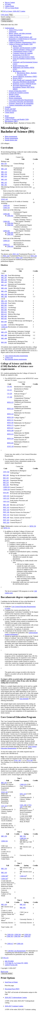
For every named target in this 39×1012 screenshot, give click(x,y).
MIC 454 (4, 291)
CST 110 (4, 806)
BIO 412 (4, 312)
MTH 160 (10, 423)
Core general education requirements (16, 356)
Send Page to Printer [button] (11, 982)
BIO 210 (6, 482)
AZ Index (8, 4)
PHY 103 (16, 254)
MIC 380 (4, 275)
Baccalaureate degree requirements (16, 359)
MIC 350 (4, 174)
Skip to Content (10, 2)
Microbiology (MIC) (19, 71)
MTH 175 (10, 425)
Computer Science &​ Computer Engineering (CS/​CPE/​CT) (23, 54)
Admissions (12, 31)
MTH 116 (10, 408)
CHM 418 (10, 246)
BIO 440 (4, 316)
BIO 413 (4, 314)
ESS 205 (6, 492)
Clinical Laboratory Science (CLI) (23, 49)
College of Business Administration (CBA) (22, 42)
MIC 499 (4, 338)
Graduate (8, 107)
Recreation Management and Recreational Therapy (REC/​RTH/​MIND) (23, 87)
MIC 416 (4, 179)
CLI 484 (3, 325)
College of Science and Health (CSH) (21, 44)
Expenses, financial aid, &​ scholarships (21, 103)
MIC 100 (6, 505)
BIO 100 (6, 475)
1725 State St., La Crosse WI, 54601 (16, 963)
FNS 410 (4, 303)
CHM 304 (10, 223)
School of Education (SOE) (17, 91)
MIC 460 (4, 296)
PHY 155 (6, 515)
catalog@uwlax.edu (11, 965)
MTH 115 (10, 402)
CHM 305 (10, 234)
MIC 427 (4, 285)
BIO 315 (4, 307)
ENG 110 (23, 794)
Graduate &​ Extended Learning (19, 92)
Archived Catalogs (11, 110)
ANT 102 (6, 472)
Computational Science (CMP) (22, 51)
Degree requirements (15, 98)
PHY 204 (19, 258)
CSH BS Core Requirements (17, 951)
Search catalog (5, 17)
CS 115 (9, 390)
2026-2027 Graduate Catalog (14, 1006)
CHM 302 (10, 216)
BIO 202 (4, 342)
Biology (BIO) (17, 46)
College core (9, 357)
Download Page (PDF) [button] (12, 989)
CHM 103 (6, 205)
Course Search (9, 112)
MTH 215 (10, 434)
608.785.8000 (9, 961)
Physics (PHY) (17, 78)
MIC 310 (4, 172)
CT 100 (9, 397)
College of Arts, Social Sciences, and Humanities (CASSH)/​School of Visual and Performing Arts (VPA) (22, 38)
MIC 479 (4, 332)
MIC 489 (4, 335)
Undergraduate (9, 28)
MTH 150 (10, 417)
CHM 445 (4, 327)
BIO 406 (4, 310)
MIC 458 (4, 294)
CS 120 (9, 393)
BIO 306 (4, 305)
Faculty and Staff (10, 109)
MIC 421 (4, 282)
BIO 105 (4, 163)
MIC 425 (4, 182)
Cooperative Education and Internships (21, 101)
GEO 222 (6, 501)
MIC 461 (4, 185)
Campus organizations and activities (20, 105)
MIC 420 (4, 280)
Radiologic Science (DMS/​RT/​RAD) (24, 84)
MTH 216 (10, 438)
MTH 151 (10, 420)
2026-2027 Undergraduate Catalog (16, 997)
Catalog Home (9, 6)
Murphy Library (14, 94)
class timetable (24, 699)
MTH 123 (10, 414)
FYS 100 (30, 760)
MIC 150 (4, 301)
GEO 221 (6, 498)
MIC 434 (4, 288)
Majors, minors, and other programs (20, 33)
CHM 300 (6, 214)
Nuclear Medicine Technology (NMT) (25, 76)
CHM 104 (6, 208)
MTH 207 (10, 428)
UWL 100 (17, 760)
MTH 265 (10, 443)
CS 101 (9, 386)
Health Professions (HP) (20, 66)
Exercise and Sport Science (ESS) (23, 57)
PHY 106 (6, 512)
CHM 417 (6, 244)
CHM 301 (23, 838)
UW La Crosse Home (12, 8)
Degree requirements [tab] (11, 138)
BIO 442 (4, 318)
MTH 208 (10, 430)
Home (7, 116)
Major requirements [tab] (11, 136)
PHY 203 (34, 256)
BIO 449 (4, 321)
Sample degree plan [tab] (11, 140)
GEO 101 (6, 496)
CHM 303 (6, 221)
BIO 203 (6, 480)
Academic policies (14, 96)
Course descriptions (15, 35)
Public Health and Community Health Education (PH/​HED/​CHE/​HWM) (25, 81)
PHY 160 (6, 517)
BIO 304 (6, 485)
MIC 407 (4, 277)
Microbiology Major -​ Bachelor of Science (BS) (27, 74)
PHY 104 (6, 256)
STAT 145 (4, 199)
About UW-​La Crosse (16, 30)
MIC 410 (4, 176)
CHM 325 (6, 240)
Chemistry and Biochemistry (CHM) (24, 48)
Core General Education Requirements (21, 100)
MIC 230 (4, 169)
